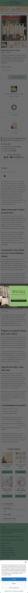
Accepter (14, 579)
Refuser (14, 583)
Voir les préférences (14, 587)
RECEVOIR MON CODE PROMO (18, 300)
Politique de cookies (8, 591)
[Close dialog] (27, 286)
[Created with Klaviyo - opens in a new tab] (14, 306)
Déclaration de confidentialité (18, 591)
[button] (25, 562)
